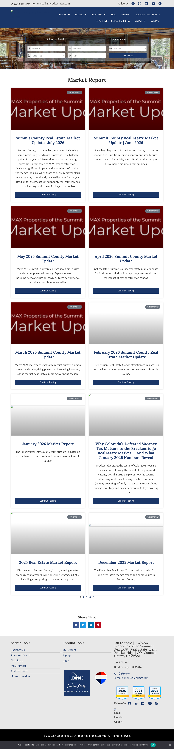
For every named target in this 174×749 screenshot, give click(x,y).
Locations (96, 14)
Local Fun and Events (148, 14)
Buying (63, 14)
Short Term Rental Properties (113, 21)
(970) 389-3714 (122, 673)
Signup (67, 655)
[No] (170, 745)
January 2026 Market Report (48, 443)
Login (66, 660)
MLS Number (18, 665)
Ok (153, 745)
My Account (69, 649)
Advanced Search (56, 39)
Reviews (126, 14)
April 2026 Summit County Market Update (126, 258)
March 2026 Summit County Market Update (48, 354)
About (138, 21)
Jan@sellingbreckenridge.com (131, 677)
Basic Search (18, 649)
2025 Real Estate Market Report (48, 562)
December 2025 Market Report (126, 562)
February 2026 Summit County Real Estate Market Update (126, 354)
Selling (79, 14)
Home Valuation (118, 39)
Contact (155, 21)
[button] (76, 625)
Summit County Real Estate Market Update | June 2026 (126, 140)
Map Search (17, 660)
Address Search (19, 671)
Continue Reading (48, 195)
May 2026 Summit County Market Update (48, 258)
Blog (113, 14)
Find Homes (128, 56)
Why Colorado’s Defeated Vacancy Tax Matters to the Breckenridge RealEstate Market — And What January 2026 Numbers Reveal (126, 450)
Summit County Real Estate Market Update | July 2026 (48, 140)
